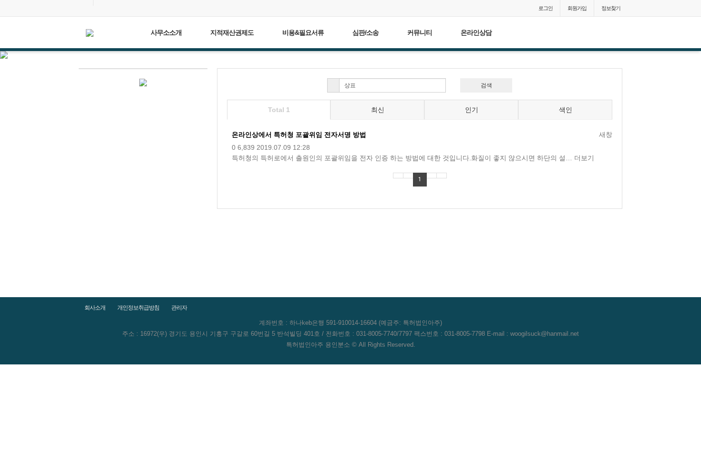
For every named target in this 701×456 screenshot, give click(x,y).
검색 (486, 85)
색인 (565, 110)
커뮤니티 (419, 32)
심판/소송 (365, 32)
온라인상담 (476, 32)
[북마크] (100, 3)
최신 (377, 110)
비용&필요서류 (303, 32)
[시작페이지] (86, 3)
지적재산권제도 (232, 32)
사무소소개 (166, 32)
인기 (471, 110)
